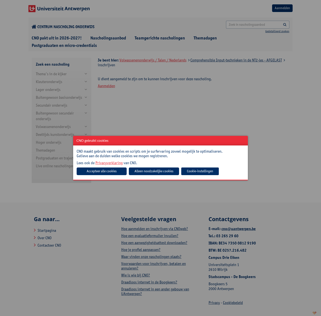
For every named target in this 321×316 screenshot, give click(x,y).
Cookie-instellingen (200, 171)
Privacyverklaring (109, 163)
